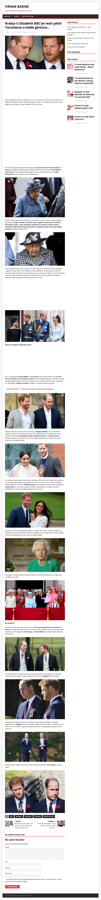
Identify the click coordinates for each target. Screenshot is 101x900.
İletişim (16, 16)
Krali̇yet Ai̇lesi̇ (48, 816)
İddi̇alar (38, 816)
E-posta (7, 868)
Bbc (11, 816)
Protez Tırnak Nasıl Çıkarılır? (76, 47)
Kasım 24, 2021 (12, 32)
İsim (6, 862)
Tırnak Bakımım (23, 32)
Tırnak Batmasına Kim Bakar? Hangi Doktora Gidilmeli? (84, 81)
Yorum (7, 847)
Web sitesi (8, 873)
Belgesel (19, 816)
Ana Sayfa (7, 16)
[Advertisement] (35, 85)
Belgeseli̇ (28, 816)
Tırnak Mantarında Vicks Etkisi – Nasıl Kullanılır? (84, 67)
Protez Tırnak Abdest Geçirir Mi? (77, 44)
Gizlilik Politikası (28, 16)
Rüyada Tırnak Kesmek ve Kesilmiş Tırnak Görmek (84, 94)
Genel (33, 32)
